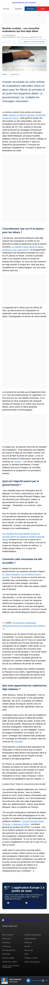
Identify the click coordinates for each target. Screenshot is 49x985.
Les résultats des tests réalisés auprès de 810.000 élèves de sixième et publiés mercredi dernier (23, 537)
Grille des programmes (32, 935)
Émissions (30, 9)
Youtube (15, 930)
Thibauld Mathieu (10, 35)
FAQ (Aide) (6, 954)
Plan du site (28, 950)
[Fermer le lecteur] (46, 980)
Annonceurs (6, 939)
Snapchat (19, 930)
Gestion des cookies (9, 962)
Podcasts (18, 9)
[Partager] (4, 41)
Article (4, 74)
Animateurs (6, 942)
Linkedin (23, 930)
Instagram (7, 930)
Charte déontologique (32, 962)
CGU (26, 954)
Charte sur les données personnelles (10, 966)
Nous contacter (7, 935)
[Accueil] (24, 3)
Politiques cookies (30, 958)
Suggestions (14, 74)
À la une (6, 9)
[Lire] (28, 980)
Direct (43, 9)
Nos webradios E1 (8, 950)
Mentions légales (8, 958)
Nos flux (27, 946)
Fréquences (6, 946)
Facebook (11, 930)
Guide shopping (30, 939)
